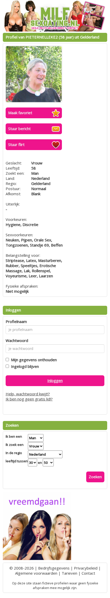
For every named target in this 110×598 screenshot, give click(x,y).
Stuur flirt (16, 144)
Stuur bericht (19, 128)
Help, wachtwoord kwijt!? (28, 393)
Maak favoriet (20, 112)
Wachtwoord (17, 340)
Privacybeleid (85, 568)
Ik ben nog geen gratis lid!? (29, 398)
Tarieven (69, 573)
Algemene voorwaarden (36, 573)
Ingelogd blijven (24, 366)
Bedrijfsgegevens (54, 568)
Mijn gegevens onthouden (33, 359)
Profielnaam (16, 321)
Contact (88, 573)
